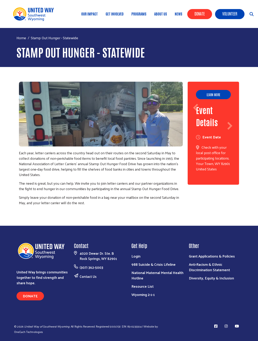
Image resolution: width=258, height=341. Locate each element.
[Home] (36, 14)
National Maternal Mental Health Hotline (157, 275)
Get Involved (115, 13)
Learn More (213, 95)
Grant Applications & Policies (212, 256)
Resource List (142, 286)
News (178, 13)
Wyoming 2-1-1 (143, 294)
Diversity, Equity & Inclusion (211, 278)
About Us (160, 13)
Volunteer (229, 13)
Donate (200, 13)
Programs (138, 13)
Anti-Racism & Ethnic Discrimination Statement (209, 267)
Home (21, 37)
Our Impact (89, 13)
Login (135, 256)
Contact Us (88, 276)
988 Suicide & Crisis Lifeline (153, 264)
